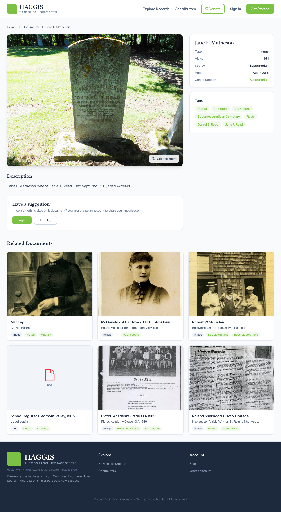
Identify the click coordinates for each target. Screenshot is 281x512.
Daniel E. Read (208, 124)
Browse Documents (112, 464)
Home (11, 27)
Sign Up (45, 220)
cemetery (220, 109)
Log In (22, 220)
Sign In (235, 9)
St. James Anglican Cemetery (219, 117)
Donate (215, 9)
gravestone (242, 109)
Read (250, 117)
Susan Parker (259, 80)
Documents (31, 27)
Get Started (260, 9)
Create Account (200, 471)
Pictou (202, 109)
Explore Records (156, 9)
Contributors (185, 9)
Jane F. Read (234, 124)
